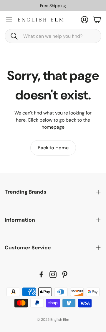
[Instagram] (53, 274)
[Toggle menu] (9, 19)
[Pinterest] (64, 274)
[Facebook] (41, 274)
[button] (53, 36)
